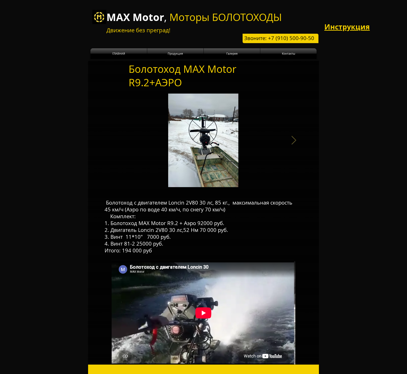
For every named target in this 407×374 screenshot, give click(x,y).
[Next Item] (294, 140)
